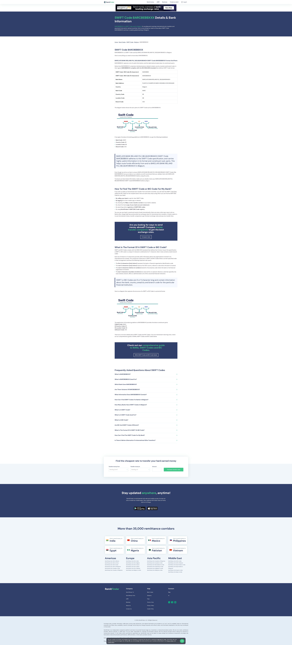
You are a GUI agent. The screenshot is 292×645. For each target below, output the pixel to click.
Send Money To (130, 592)
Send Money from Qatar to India (175, 572)
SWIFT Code (130, 42)
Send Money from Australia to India (154, 563)
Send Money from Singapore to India (155, 568)
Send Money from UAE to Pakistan (175, 563)
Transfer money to (135, 466)
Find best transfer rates (173, 469)
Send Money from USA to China (112, 563)
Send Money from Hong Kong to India (155, 566)
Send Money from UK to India (132, 561)
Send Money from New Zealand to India (155, 564)
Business (164, 2)
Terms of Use (150, 602)
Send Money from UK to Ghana (132, 566)
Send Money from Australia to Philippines (156, 561)
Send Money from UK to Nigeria (133, 563)
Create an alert (174, 2)
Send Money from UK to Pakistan (133, 568)
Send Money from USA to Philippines (113, 566)
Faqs (148, 599)
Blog (169, 592)
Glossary (149, 595)
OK (182, 641)
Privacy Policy (170, 641)
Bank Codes (122, 42)
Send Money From (130, 595)
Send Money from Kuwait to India (175, 570)
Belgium (136, 42)
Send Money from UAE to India (175, 561)
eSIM (158, 2)
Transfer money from (114, 466)
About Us (128, 605)
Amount (154, 466)
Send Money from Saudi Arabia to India (176, 564)
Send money (150, 2)
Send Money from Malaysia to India (154, 570)
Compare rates (146, 237)
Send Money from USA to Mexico (112, 561)
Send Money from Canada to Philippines (114, 570)
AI (168, 595)
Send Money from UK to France (132, 564)
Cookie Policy (111, 642)
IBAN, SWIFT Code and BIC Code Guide (146, 355)
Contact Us (129, 609)
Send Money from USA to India (111, 564)
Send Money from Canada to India (112, 568)
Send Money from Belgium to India (133, 570)
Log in (185, 2)
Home (116, 42)
